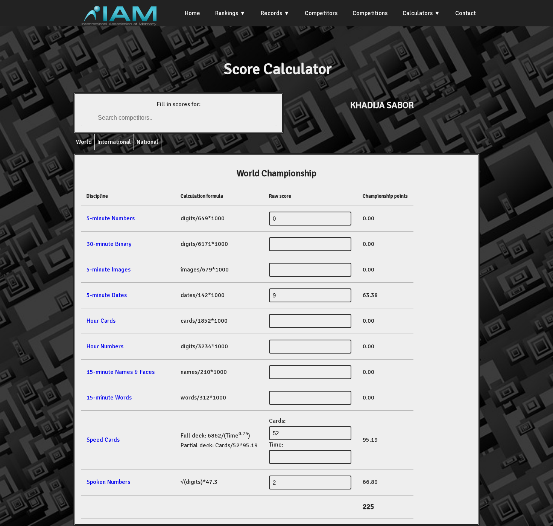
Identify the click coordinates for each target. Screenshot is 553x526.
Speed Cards (103, 440)
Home (192, 13)
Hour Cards (101, 321)
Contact (465, 13)
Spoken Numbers (108, 482)
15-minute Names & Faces (121, 372)
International (114, 142)
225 (368, 506)
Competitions (369, 13)
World (84, 142)
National (147, 142)
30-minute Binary (109, 244)
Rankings (226, 13)
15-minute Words (109, 397)
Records (271, 13)
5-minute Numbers (111, 218)
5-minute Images (109, 269)
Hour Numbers (105, 346)
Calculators (418, 13)
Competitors (321, 13)
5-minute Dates (107, 295)
